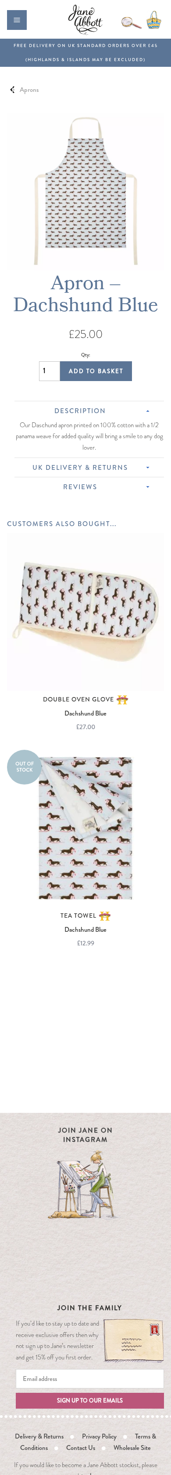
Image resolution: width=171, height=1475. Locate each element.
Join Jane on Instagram (85, 1135)
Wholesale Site (132, 1448)
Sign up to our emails (90, 1400)
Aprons (29, 89)
